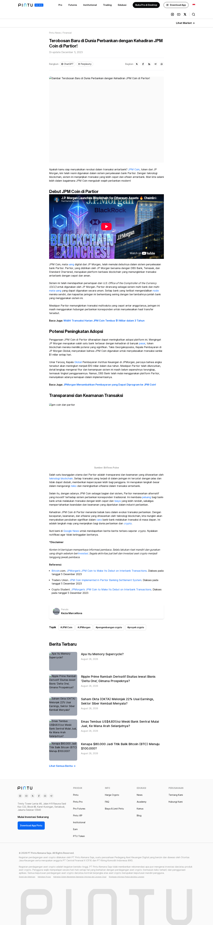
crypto (128, 523)
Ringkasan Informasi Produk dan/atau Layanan (126, 877)
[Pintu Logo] (31, 5)
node (156, 290)
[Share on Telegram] (155, 64)
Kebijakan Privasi (44, 877)
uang (71, 264)
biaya (117, 501)
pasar (142, 343)
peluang (146, 497)
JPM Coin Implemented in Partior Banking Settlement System (105, 580)
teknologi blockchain (61, 478)
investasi (83, 553)
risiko (74, 486)
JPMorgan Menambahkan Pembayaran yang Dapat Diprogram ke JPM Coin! (109, 384)
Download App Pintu (31, 825)
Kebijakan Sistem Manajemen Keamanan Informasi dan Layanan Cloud (79, 877)
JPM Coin (134, 169)
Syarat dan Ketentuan (27, 877)
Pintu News (55, 33)
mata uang (55, 290)
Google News (71, 530)
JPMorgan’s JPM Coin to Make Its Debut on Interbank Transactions (107, 570)
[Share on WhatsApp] (162, 64)
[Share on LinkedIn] (149, 64)
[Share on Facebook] (143, 64)
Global (78, 362)
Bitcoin (56, 570)
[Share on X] (137, 64)
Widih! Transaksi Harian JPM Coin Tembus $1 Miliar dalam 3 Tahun (104, 320)
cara (99, 519)
